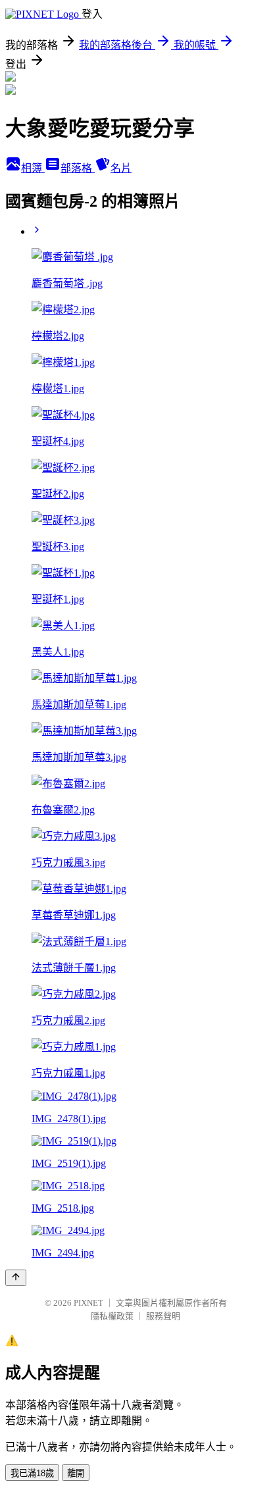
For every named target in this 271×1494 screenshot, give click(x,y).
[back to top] (15, 1278)
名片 (121, 168)
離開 (75, 1473)
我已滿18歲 (32, 1473)
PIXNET (88, 1303)
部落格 (78, 168)
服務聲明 (163, 1316)
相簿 (33, 168)
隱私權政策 (112, 1316)
